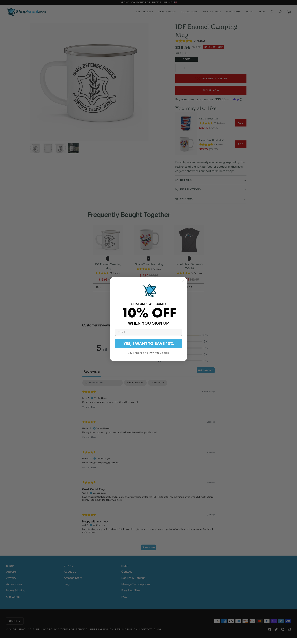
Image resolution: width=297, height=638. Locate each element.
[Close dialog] (183, 281)
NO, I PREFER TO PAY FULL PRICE (148, 353)
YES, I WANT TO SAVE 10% (148, 343)
